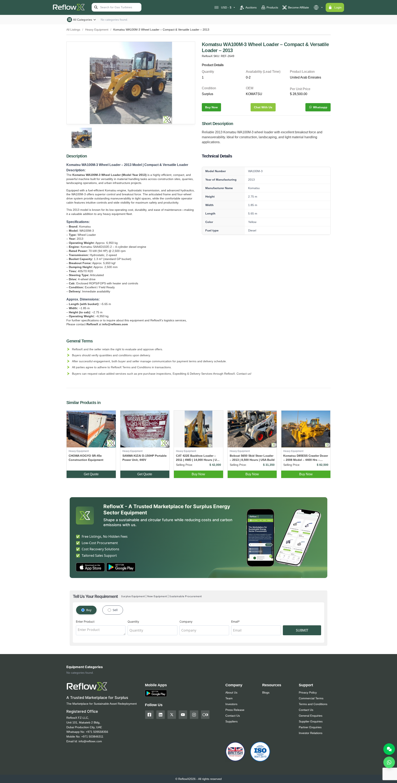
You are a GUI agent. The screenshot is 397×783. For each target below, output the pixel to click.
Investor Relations (310, 733)
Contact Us (232, 715)
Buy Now (211, 107)
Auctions (251, 7)
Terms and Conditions (313, 704)
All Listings (73, 29)
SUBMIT (302, 630)
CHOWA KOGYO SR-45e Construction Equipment (86, 457)
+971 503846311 (92, 736)
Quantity (133, 621)
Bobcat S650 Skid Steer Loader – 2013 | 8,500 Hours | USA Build (252, 457)
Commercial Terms (311, 698)
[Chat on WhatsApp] (389, 762)
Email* (235, 621)
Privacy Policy (308, 692)
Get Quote (91, 474)
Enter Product (85, 621)
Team (229, 698)
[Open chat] (389, 749)
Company (186, 621)
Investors (231, 704)
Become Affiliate (298, 7)
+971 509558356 (97, 731)
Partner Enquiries (310, 727)
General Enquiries (310, 715)
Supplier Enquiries (311, 721)
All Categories (82, 19)
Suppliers (231, 721)
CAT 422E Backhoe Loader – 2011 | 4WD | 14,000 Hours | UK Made (197, 458)
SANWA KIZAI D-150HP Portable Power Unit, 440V (144, 457)
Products (272, 7)
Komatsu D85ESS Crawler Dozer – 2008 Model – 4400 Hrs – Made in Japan (305, 458)
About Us (231, 692)
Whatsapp (320, 107)
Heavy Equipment (96, 29)
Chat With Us (263, 107)
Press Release (234, 709)
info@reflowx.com (90, 741)
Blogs (265, 692)
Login (338, 7)
